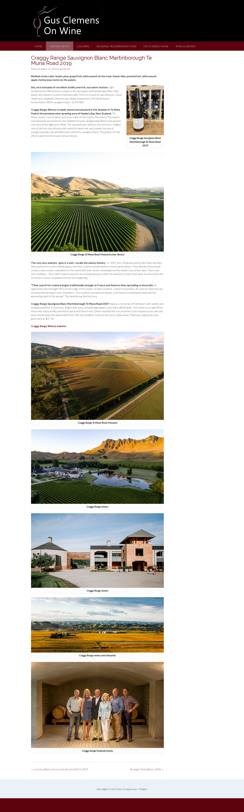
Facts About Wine (156, 46)
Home (38, 46)
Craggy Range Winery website (48, 326)
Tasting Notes (60, 46)
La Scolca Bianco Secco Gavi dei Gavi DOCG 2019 (59, 769)
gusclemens (65, 68)
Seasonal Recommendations (116, 46)
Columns (83, 46)
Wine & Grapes (185, 46)
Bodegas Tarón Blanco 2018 (147, 769)
